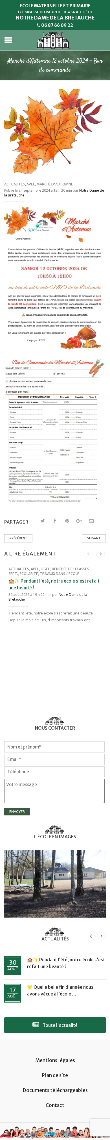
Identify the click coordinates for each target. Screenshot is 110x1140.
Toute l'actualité (60, 1025)
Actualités (14, 184)
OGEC (45, 569)
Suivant (93, 538)
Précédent (18, 538)
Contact (55, 1105)
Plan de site (55, 1075)
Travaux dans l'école (59, 574)
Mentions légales (55, 1060)
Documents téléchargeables (55, 1090)
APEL (31, 184)
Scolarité (28, 574)
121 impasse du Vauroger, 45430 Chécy (55, 12)
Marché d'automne (54, 184)
